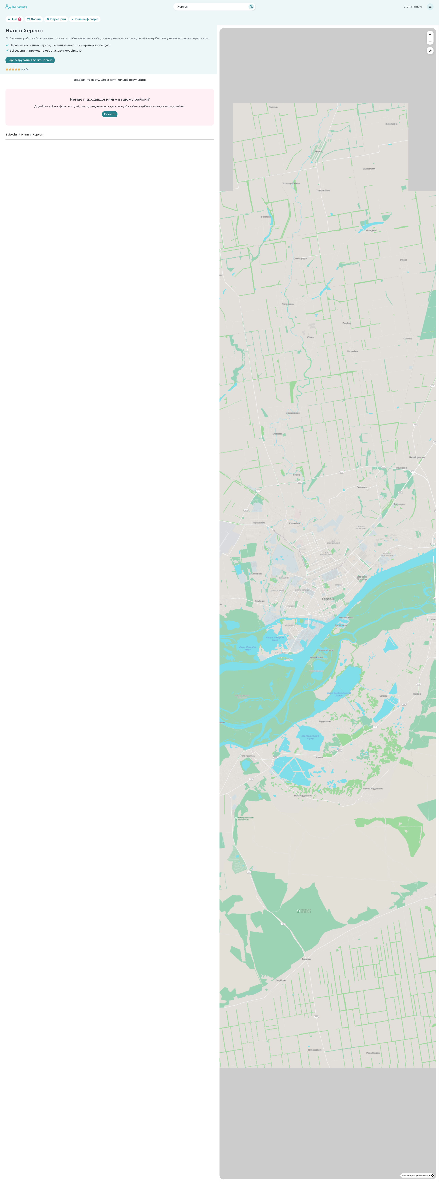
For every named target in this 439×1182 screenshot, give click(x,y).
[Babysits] (16, 7)
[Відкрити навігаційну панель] (430, 6)
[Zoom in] (430, 34)
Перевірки (58, 19)
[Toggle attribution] (432, 1175)
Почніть (109, 114)
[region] (328, 603)
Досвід (35, 19)
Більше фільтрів (86, 19)
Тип (15, 19)
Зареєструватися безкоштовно (30, 60)
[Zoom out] (430, 41)
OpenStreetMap (422, 1175)
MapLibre (406, 1175)
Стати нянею (413, 6)
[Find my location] (430, 50)
